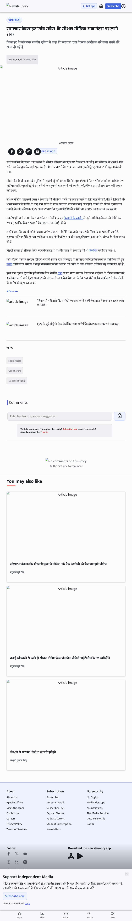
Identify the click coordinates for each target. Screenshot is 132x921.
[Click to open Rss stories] (17, 862)
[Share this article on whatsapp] (29, 151)
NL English (93, 797)
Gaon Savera (14, 371)
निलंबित (93, 250)
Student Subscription (59, 824)
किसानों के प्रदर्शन (73, 218)
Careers (11, 818)
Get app (90, 6)
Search (90, 917)
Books (90, 824)
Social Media (14, 361)
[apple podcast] (25, 862)
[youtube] (25, 854)
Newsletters (54, 829)
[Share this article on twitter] (20, 151)
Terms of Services (17, 829)
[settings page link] (101, 6)
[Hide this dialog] (127, 874)
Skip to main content (23, 24)
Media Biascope (96, 802)
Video (42, 915)
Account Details (56, 802)
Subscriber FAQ (55, 808)
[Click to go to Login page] (123, 6)
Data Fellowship (96, 818)
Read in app (47, 151)
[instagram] (8, 862)
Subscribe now (15, 896)
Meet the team (15, 808)
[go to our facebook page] (8, 854)
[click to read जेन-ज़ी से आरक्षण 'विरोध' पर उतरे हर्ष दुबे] (66, 713)
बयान (9, 264)
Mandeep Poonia (16, 381)
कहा (60, 273)
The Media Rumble (98, 813)
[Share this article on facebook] (11, 151)
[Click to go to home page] (20, 6)
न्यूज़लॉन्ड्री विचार (15, 802)
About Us (12, 797)
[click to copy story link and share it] (37, 151)
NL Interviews (95, 808)
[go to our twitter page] (17, 854)
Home (19, 915)
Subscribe (113, 6)
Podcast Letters (56, 818)
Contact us (13, 813)
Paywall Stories (55, 813)
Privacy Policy (14, 824)
